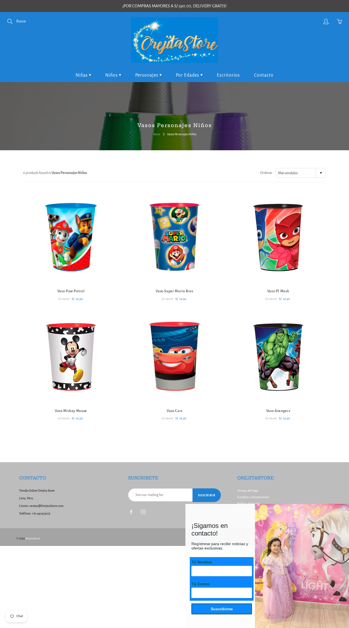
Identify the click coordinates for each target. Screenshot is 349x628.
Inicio (156, 134)
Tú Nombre (201, 562)
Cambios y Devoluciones (253, 497)
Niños (112, 75)
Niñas (82, 75)
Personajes (147, 75)
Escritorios (228, 75)
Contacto (263, 75)
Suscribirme (222, 609)
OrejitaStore (32, 538)
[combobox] (301, 173)
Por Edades (188, 75)
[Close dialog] (344, 509)
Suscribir (206, 495)
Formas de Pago (247, 490)
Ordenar (266, 173)
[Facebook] (131, 511)
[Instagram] (143, 511)
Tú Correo (200, 584)
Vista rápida (71, 236)
